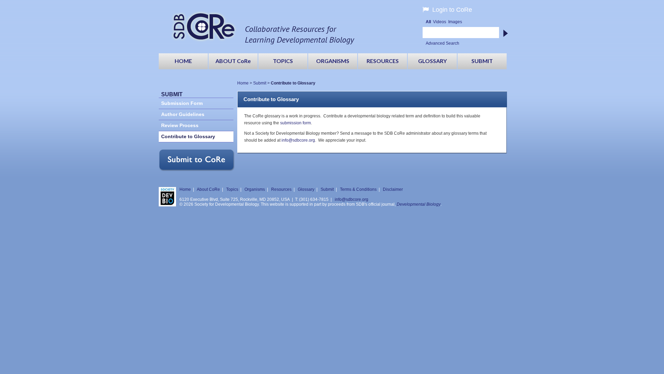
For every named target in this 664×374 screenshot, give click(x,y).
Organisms (255, 189)
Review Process (180, 125)
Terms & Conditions (358, 189)
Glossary (306, 189)
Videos (439, 21)
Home (243, 83)
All (428, 21)
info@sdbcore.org (298, 140)
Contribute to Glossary (188, 136)
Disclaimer (393, 189)
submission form (295, 123)
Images (455, 21)
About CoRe (208, 189)
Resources (281, 189)
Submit (259, 83)
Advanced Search (442, 43)
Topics (232, 189)
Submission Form (182, 103)
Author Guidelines (182, 114)
